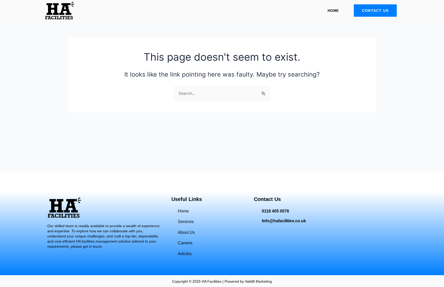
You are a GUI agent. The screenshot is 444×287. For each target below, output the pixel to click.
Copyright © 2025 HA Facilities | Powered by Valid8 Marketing (222, 281)
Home (333, 10)
